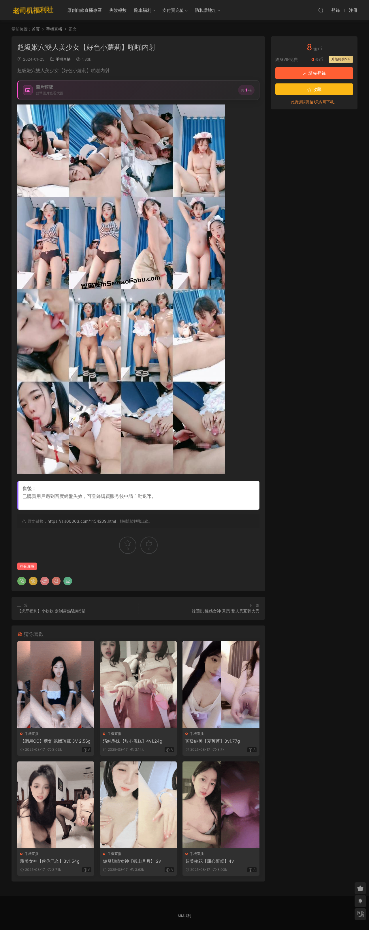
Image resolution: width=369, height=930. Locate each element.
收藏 (316, 89)
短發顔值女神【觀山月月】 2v (132, 861)
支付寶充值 (173, 10)
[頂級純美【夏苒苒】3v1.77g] (220, 684)
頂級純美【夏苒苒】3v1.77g (212, 741)
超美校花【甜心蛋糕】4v (209, 861)
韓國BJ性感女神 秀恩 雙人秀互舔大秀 (225, 610)
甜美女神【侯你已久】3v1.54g (50, 861)
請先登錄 (316, 73)
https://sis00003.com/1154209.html (82, 521)
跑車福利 (142, 10)
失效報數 (118, 10)
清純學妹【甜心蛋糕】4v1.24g (132, 741)
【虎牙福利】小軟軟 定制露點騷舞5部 (51, 610)
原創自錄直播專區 (84, 10)
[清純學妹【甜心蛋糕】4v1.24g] (138, 684)
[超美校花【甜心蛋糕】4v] (220, 804)
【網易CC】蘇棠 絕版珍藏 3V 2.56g (55, 741)
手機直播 (63, 59)
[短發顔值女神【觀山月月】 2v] (138, 804)
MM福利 (184, 916)
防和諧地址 (205, 10)
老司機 (33, 10)
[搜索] (321, 10)
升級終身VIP (341, 59)
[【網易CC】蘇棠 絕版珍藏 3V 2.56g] (55, 684)
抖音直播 (27, 566)
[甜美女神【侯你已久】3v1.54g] (55, 804)
